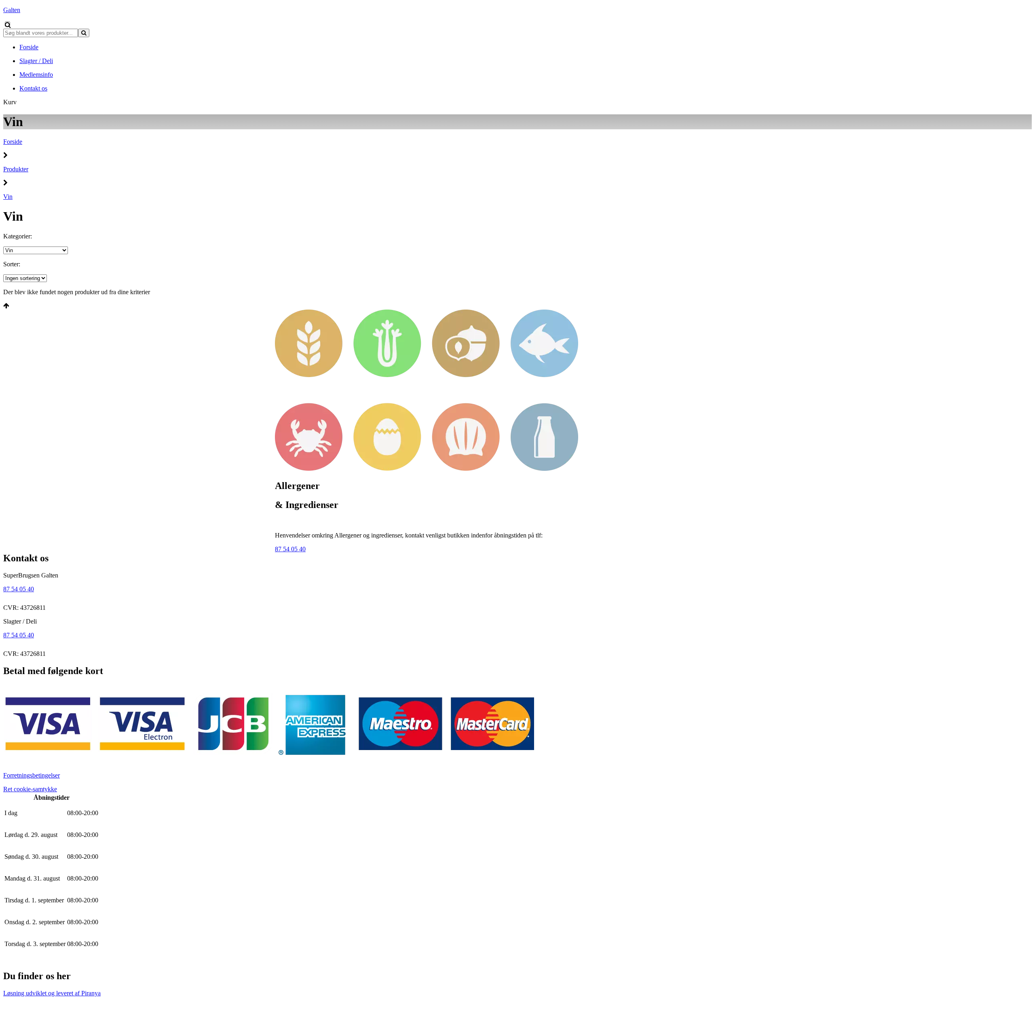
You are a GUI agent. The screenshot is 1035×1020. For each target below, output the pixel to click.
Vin (8, 196)
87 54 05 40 (290, 549)
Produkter (15, 169)
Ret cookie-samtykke (30, 789)
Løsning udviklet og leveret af (52, 993)
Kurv (10, 102)
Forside (12, 141)
